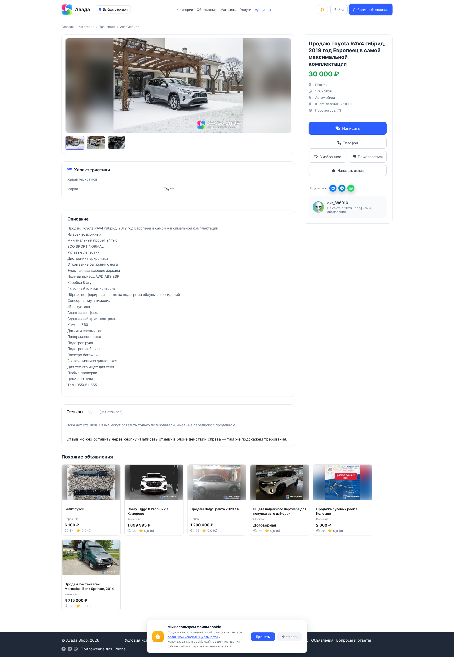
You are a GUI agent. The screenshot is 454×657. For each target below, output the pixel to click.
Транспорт (107, 27)
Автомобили (129, 27)
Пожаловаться (370, 157)
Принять (263, 637)
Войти (339, 10)
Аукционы (263, 10)
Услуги (245, 10)
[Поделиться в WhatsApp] (350, 188)
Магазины (228, 10)
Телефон (350, 143)
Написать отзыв (350, 171)
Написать (351, 128)
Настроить (289, 637)
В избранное (330, 157)
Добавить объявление (371, 10)
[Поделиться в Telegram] (341, 188)
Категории (184, 10)
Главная (67, 27)
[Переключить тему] (322, 9)
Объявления (207, 10)
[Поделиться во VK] (332, 188)
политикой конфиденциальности (192, 637)
